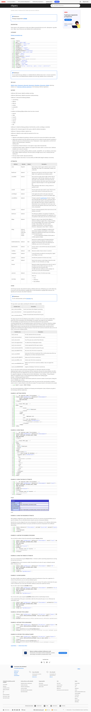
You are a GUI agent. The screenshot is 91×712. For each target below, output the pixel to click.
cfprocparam (20, 85)
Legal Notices (13, 645)
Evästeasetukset (69, 709)
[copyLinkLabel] (49, 662)
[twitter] (17, 710)
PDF (3, 691)
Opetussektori (41, 683)
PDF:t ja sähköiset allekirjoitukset (23, 1)
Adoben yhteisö (59, 686)
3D (3, 692)
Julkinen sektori (41, 686)
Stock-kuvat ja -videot (6, 696)
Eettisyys (76, 698)
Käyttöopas (15, 673)
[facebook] (12, 710)
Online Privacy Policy (23, 645)
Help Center (58, 683)
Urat (75, 686)
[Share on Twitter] (44, 662)
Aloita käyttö (16, 672)
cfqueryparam (31, 85)
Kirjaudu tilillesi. (77, 683)
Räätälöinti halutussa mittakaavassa (26, 683)
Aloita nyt (51, 676)
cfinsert (16, 85)
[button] (80, 2)
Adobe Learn (59, 688)
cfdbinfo (12, 85)
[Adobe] (3, 1)
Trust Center (77, 696)
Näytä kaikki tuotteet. (24, 691)
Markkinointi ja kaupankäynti (38, 1)
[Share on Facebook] (41, 662)
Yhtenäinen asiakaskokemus (25, 686)
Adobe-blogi (76, 701)
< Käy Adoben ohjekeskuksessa (19, 668)
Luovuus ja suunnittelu (11, 1)
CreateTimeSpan (43, 198)
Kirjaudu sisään (85, 1)
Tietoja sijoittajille (77, 693)
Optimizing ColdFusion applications (24, 86)
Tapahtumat (76, 688)
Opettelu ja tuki (49, 1)
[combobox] (65, 5)
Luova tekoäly (5, 684)
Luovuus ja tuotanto (24, 688)
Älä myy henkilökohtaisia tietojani (78, 709)
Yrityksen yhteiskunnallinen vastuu (80, 691)
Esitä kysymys (34, 676)
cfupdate (47, 85)
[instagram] (14, 710)
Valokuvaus (4, 686)
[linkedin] (19, 710)
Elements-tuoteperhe (6, 694)
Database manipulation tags (16, 35)
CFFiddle (25, 18)
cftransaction (42, 85)
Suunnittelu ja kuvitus (6, 687)
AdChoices (86, 709)
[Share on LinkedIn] (47, 662)
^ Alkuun (78, 668)
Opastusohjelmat (16, 675)
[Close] (63, 710)
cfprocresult (25, 85)
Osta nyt (57, 1)
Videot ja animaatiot (6, 689)
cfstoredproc (37, 85)
